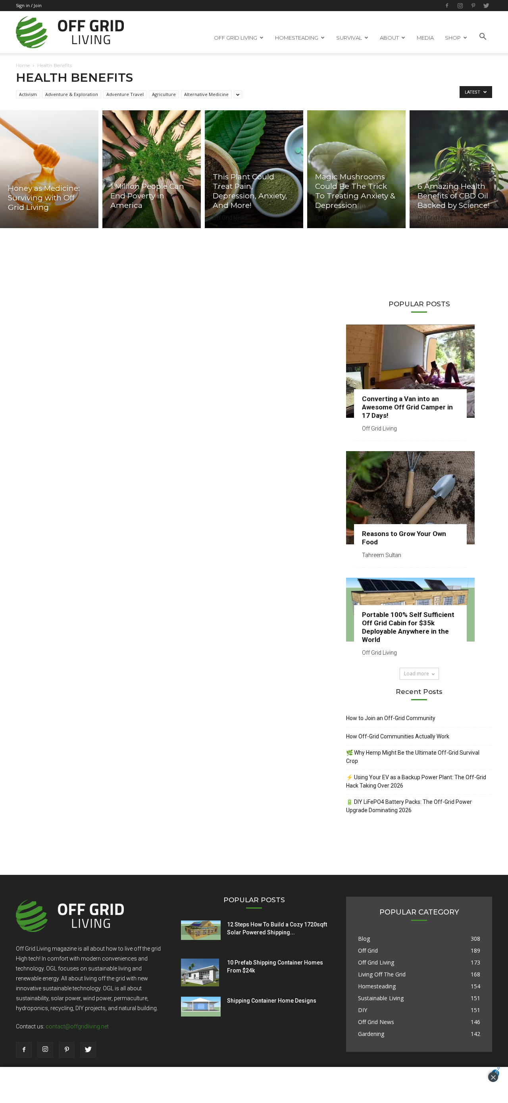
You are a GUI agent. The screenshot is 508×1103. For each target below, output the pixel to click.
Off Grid (368, 950)
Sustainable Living (381, 998)
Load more (416, 673)
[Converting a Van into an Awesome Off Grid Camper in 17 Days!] (419, 371)
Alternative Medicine (206, 94)
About (389, 38)
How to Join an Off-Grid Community (390, 718)
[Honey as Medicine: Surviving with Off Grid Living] (49, 169)
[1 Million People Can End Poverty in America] (151, 169)
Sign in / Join (29, 5)
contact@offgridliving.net (77, 1026)
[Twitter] (486, 5)
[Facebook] (447, 5)
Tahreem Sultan (381, 555)
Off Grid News (230, 218)
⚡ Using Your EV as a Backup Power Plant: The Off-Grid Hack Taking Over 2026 (416, 781)
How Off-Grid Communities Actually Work (397, 736)
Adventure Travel (125, 94)
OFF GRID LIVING (235, 38)
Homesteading (377, 986)
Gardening (371, 1034)
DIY (362, 1010)
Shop (453, 38)
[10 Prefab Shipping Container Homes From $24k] (200, 972)
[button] (482, 36)
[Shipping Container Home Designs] (201, 1007)
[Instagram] (460, 5)
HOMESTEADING (296, 38)
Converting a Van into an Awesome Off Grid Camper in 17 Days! (407, 407)
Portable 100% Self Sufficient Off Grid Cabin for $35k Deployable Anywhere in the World (408, 627)
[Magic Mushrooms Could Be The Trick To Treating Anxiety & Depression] (356, 169)
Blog (364, 938)
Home (23, 65)
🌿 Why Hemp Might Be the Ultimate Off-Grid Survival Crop (412, 756)
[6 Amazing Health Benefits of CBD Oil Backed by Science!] (459, 169)
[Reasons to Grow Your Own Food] (419, 497)
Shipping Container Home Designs (271, 1000)
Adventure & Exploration (71, 94)
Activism (28, 94)
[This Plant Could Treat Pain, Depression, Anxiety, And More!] (254, 169)
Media (425, 38)
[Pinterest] (473, 5)
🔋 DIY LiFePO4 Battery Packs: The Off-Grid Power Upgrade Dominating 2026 (409, 806)
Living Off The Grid (382, 974)
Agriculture (164, 94)
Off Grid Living (127, 218)
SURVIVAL (349, 38)
